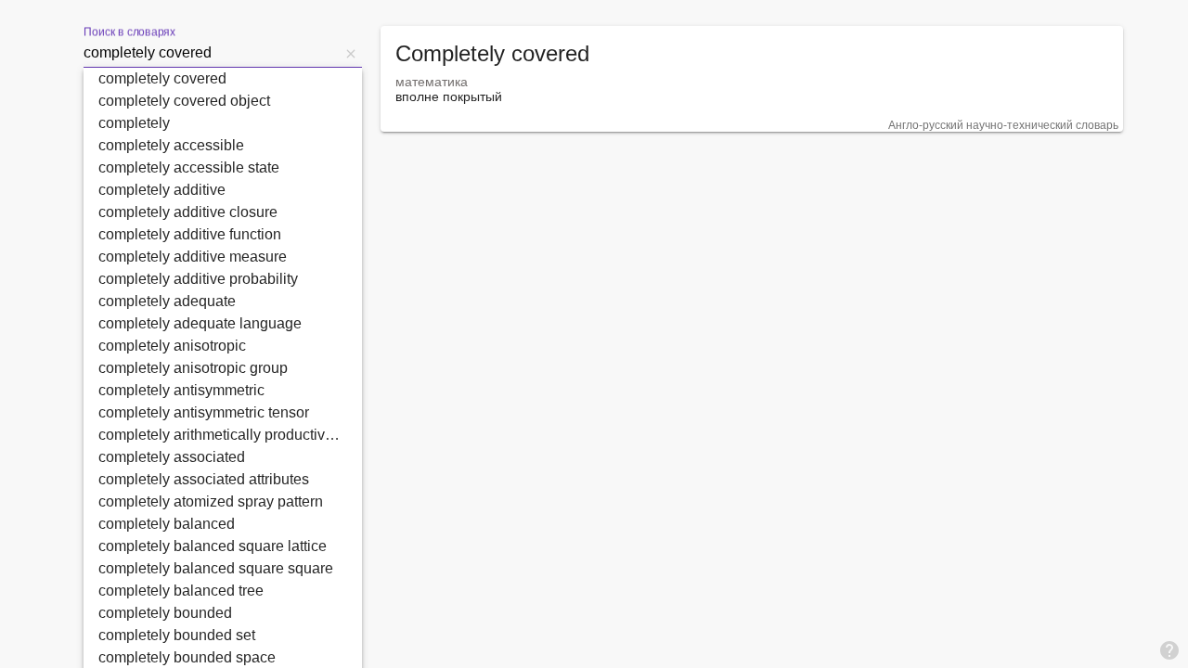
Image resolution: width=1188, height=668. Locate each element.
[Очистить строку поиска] (351, 53)
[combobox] (212, 53)
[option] (223, 79)
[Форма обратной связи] (1169, 649)
